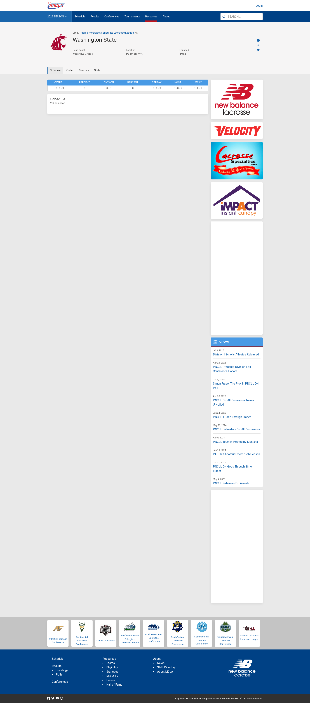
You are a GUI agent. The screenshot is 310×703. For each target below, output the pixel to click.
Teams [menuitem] (110, 663)
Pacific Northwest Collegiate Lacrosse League (107, 32)
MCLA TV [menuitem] (112, 676)
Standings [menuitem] (62, 670)
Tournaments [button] (132, 16)
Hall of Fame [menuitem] (114, 684)
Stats (97, 70)
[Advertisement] (236, 278)
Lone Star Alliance (106, 640)
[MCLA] (56, 5)
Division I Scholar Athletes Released (236, 354)
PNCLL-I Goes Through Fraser (232, 417)
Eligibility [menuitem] (112, 667)
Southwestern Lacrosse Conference (201, 640)
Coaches (84, 70)
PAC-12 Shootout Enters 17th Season (236, 454)
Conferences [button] (111, 16)
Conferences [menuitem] (60, 681)
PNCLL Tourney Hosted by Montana (235, 441)
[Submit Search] (224, 16)
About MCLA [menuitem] (165, 671)
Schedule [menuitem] (80, 16)
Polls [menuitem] (59, 674)
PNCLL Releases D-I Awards (231, 483)
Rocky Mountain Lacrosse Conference (153, 638)
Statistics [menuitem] (112, 671)
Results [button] (95, 16)
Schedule (55, 70)
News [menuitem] (161, 663)
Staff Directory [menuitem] (166, 667)
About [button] (166, 16)
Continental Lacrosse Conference (82, 641)
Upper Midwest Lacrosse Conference (225, 640)
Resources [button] (151, 16)
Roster (70, 70)
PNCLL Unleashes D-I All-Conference (236, 429)
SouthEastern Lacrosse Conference (177, 641)
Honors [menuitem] (111, 680)
